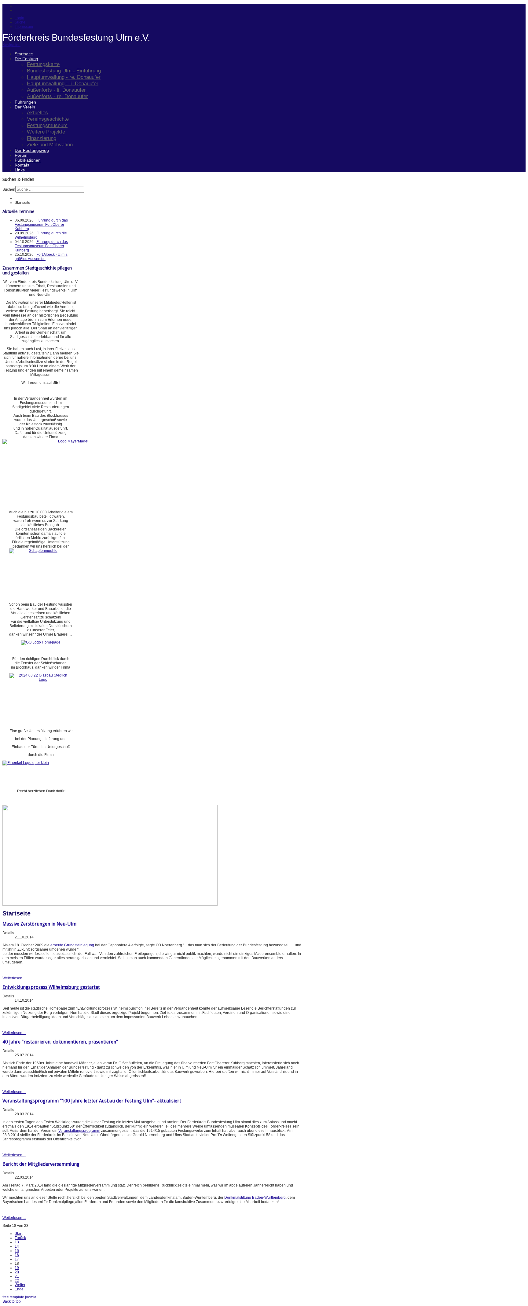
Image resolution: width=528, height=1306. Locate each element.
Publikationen (28, 160)
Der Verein (25, 107)
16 (17, 1255)
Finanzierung (41, 138)
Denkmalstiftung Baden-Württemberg (255, 1197)
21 (17, 1276)
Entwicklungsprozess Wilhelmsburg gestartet (51, 987)
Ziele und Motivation (50, 144)
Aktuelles (37, 112)
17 (17, 1259)
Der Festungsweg (32, 150)
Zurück (20, 1238)
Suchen (8, 189)
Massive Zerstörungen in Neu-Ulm (39, 924)
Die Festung (26, 58)
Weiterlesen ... (14, 978)
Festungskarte (43, 64)
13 (17, 1242)
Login (19, 18)
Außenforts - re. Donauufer (57, 96)
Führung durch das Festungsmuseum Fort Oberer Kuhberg (41, 224)
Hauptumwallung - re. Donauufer (64, 77)
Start (18, 1233)
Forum (21, 155)
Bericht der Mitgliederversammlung (40, 1164)
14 (17, 1246)
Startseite (24, 53)
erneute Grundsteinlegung (72, 945)
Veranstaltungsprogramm (79, 1130)
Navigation (11, 45)
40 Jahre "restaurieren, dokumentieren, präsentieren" (60, 1042)
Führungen (25, 102)
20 (17, 1272)
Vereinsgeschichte (48, 119)
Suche (20, 22)
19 (17, 1268)
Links (20, 169)
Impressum (24, 26)
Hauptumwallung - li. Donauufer (62, 83)
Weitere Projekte (46, 132)
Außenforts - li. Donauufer (56, 90)
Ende (19, 1289)
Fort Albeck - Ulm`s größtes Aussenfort (41, 256)
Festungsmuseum (47, 125)
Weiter (20, 1285)
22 (17, 1280)
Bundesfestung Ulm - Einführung (64, 71)
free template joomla (19, 1297)
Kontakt (22, 165)
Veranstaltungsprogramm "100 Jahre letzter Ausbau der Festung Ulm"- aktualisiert (91, 1101)
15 (17, 1251)
